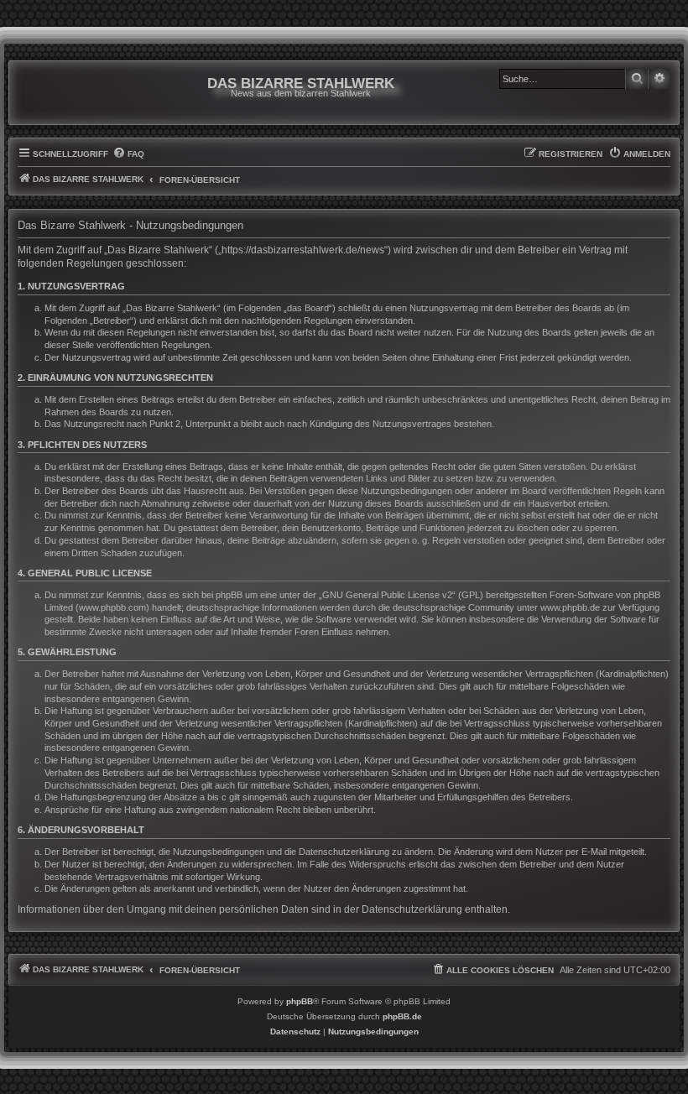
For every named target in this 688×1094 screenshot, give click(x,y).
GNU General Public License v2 (387, 595)
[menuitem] (128, 154)
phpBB (299, 1001)
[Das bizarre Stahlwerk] (85, 92)
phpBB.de (402, 1016)
